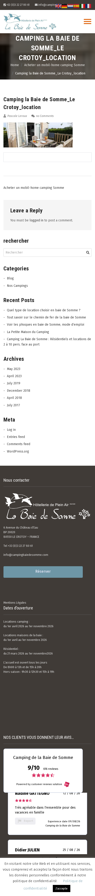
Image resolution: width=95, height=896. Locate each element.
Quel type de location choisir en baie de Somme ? (43, 310)
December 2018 (18, 391)
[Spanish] (77, 6)
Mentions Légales (14, 602)
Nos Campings (17, 286)
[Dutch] (71, 6)
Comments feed (18, 444)
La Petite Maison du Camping (28, 332)
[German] (65, 6)
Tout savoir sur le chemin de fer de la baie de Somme (46, 317)
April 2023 (14, 376)
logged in (36, 220)
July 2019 (13, 383)
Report (28, 821)
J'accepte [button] (62, 888)
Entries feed (16, 437)
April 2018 (14, 398)
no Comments (44, 116)
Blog (10, 278)
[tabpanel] (47, 809)
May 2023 (13, 369)
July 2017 (13, 405)
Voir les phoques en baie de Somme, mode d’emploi (45, 325)
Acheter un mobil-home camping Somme (33, 188)
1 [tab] (42, 857)
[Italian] (83, 6)
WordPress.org (18, 451)
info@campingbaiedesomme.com (25, 555)
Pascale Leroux (17, 116)
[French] (89, 6)
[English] (59, 6)
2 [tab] (49, 857)
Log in (11, 430)
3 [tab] (56, 857)
